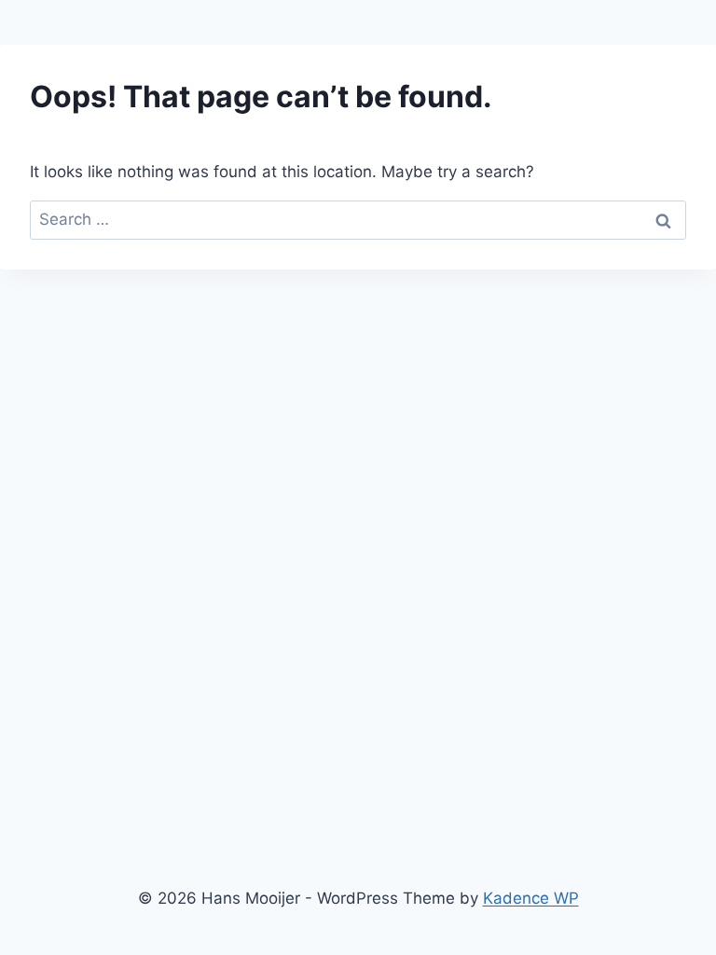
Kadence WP (531, 898)
